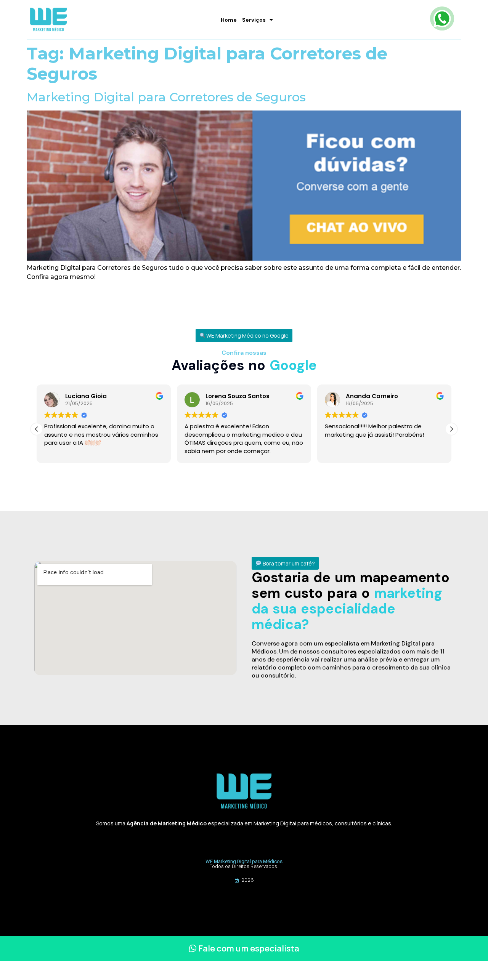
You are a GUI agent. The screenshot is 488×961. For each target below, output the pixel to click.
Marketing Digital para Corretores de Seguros (166, 97)
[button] (244, 335)
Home (229, 19)
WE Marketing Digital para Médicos (244, 861)
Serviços (254, 19)
